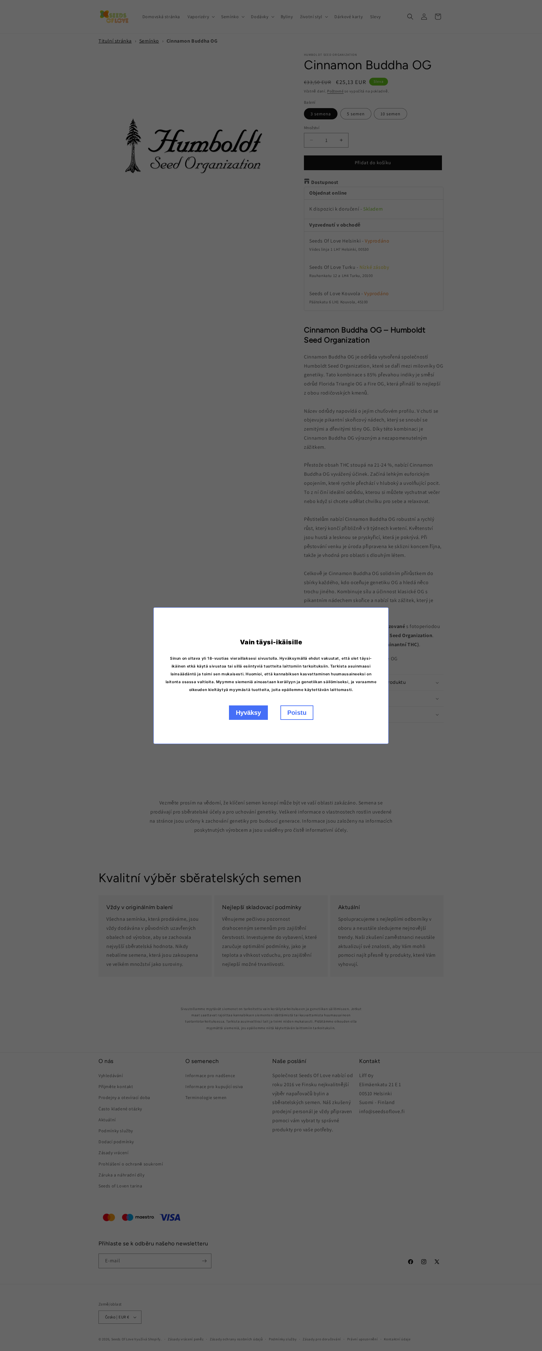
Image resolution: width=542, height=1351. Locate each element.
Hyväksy (248, 712)
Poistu (296, 712)
